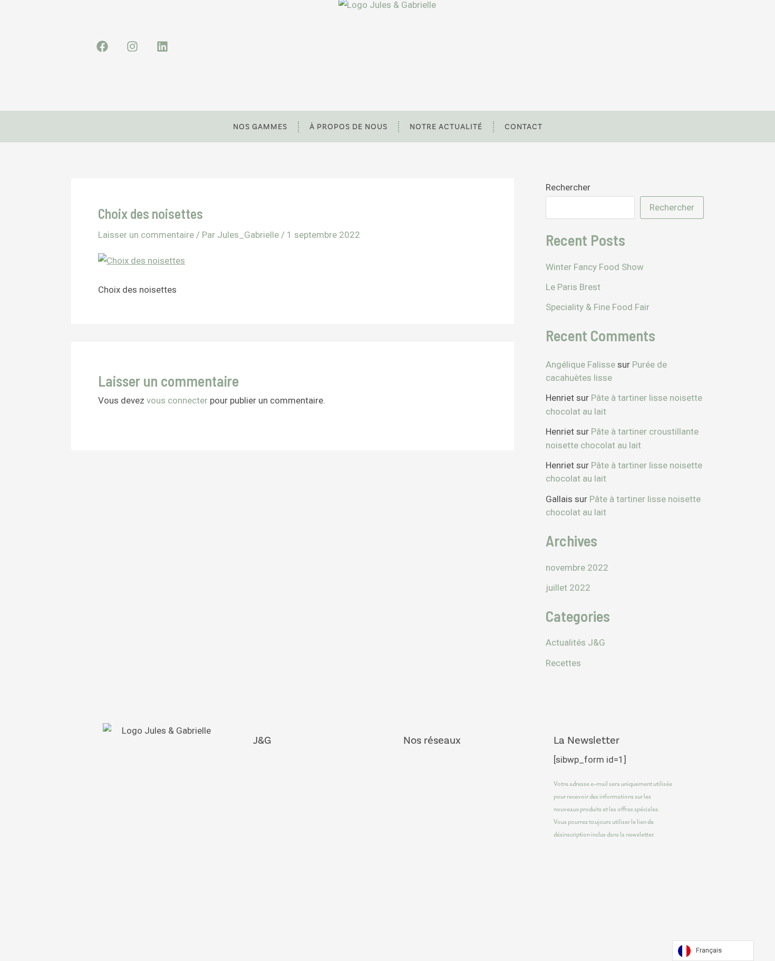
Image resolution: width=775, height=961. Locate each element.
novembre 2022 (577, 567)
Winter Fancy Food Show (595, 267)
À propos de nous (348, 126)
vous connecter (177, 400)
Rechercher (568, 187)
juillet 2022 (568, 587)
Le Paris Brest (573, 287)
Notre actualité (446, 126)
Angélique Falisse (580, 364)
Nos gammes (260, 126)
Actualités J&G (575, 642)
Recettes (563, 663)
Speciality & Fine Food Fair (598, 307)
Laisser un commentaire (146, 234)
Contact (523, 126)
